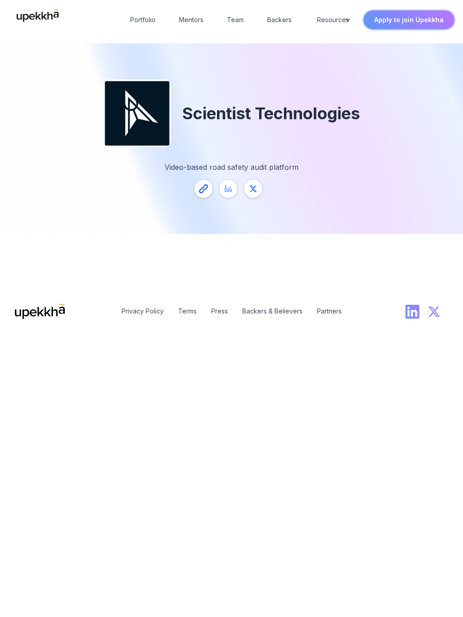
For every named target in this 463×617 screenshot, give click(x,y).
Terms (187, 311)
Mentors (191, 19)
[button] (332, 20)
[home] (37, 15)
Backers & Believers (272, 311)
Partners (329, 311)
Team (235, 19)
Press (219, 311)
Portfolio (143, 19)
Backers (279, 19)
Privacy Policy (143, 311)
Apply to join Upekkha (409, 19)
